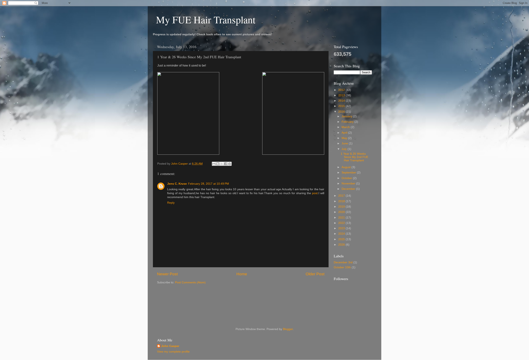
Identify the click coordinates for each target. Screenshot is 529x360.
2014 (342, 100)
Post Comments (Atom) (190, 282)
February (348, 121)
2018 (342, 201)
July (345, 149)
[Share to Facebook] (226, 164)
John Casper (170, 346)
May (345, 138)
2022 (342, 223)
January (347, 116)
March (346, 127)
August (346, 167)
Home (241, 274)
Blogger (288, 329)
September (349, 172)
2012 (342, 89)
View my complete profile (173, 351)
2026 (342, 244)
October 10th (342, 267)
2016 (342, 111)
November (349, 183)
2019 (342, 206)
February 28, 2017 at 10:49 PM (208, 183)
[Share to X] (222, 164)
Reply (171, 202)
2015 (342, 106)
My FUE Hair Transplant (205, 19)
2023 (342, 228)
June (345, 143)
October (347, 178)
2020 (342, 212)
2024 (342, 233)
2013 (342, 95)
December (349, 188)
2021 (342, 217)
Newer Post (167, 274)
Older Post (315, 274)
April (345, 132)
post (315, 193)
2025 (342, 239)
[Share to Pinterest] (230, 164)
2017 (342, 195)
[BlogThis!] (218, 164)
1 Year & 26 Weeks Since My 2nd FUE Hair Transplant (354, 157)
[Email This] (214, 164)
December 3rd (343, 262)
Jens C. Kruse (177, 183)
